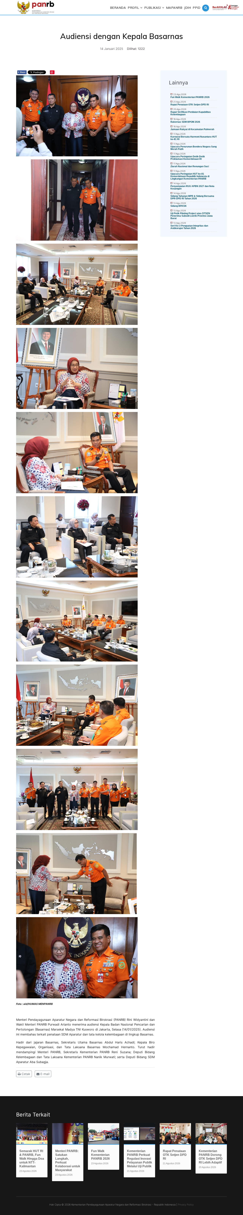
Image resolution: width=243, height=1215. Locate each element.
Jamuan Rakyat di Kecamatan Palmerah (192, 129)
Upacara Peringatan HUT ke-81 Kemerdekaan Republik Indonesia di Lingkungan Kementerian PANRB (189, 176)
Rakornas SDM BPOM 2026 (185, 122)
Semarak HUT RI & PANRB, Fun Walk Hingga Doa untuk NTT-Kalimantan (31, 1158)
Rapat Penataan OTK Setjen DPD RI (189, 104)
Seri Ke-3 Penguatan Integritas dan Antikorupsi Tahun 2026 (189, 227)
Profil (133, 8)
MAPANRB (174, 8)
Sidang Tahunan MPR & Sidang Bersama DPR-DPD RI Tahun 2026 (192, 197)
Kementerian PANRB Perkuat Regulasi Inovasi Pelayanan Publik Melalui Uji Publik (139, 1158)
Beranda (118, 8)
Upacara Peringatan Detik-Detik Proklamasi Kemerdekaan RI (187, 157)
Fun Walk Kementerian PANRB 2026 (190, 97)
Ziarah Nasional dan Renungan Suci (189, 166)
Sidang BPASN (178, 206)
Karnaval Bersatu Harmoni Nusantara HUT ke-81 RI (193, 138)
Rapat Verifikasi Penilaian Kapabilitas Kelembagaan (190, 113)
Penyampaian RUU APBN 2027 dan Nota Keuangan (192, 187)
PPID (196, 8)
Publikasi (152, 8)
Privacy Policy (186, 1204)
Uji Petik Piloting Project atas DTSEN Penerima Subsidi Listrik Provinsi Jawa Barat (191, 216)
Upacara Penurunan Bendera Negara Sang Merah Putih (193, 147)
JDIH (187, 8)
